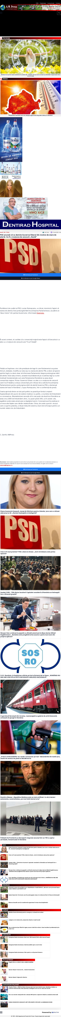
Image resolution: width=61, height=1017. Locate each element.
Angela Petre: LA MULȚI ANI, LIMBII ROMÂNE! (21, 962)
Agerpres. (40, 313)
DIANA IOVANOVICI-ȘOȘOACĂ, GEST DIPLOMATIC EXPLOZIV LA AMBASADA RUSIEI (30, 1002)
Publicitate (43, 3)
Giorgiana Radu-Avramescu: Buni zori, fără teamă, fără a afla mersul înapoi (29, 937)
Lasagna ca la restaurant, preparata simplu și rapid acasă (24, 919)
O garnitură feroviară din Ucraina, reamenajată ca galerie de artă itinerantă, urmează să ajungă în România (28, 717)
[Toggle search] (59, 13)
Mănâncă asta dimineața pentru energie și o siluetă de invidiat (26, 912)
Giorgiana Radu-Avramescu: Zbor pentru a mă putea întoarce (25, 952)
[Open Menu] (1, 13)
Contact (58, 3)
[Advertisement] (30, 26)
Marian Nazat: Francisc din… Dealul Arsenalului (22, 969)
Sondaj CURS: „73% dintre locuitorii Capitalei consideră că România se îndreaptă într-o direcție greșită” (29, 593)
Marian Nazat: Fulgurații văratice (18, 977)
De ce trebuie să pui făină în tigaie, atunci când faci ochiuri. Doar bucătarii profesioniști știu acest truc (34, 928)
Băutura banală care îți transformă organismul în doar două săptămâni (28, 902)
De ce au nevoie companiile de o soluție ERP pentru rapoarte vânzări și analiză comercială (33, 994)
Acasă (1, 232)
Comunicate (50, 3)
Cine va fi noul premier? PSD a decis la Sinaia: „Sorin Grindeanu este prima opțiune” (27, 552)
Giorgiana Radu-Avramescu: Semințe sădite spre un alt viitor (25, 944)
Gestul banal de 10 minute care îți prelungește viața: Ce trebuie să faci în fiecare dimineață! (34, 895)
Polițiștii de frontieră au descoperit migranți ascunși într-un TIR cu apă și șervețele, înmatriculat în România (27, 839)
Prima (7, 232)
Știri (5, 232)
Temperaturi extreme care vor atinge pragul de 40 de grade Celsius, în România (30, 115)
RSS (37, 3)
